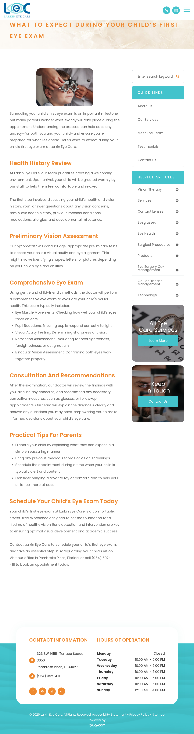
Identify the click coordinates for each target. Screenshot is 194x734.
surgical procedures (154, 244)
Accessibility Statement (109, 714)
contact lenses (150, 211)
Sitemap (158, 714)
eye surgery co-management (151, 268)
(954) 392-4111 (48, 676)
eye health (146, 233)
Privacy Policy (139, 714)
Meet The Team (150, 133)
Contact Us (147, 160)
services (144, 200)
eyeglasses (147, 222)
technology (147, 295)
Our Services (148, 119)
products (145, 255)
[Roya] (97, 725)
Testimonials (148, 146)
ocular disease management (150, 282)
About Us (145, 106)
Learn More (158, 340)
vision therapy (150, 189)
